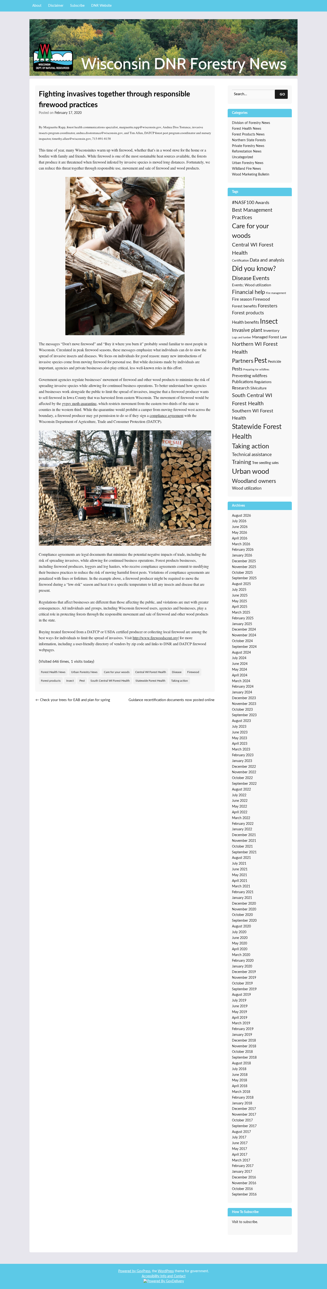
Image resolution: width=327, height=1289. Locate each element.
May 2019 (239, 1012)
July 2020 (239, 932)
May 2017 (239, 1149)
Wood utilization (246, 488)
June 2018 (240, 1075)
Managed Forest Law (269, 337)
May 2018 (239, 1080)
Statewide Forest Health (150, 680)
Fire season (242, 299)
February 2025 (243, 618)
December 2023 (244, 698)
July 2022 (239, 795)
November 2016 (244, 1183)
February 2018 (243, 1097)
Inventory (271, 331)
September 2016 (244, 1194)
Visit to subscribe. (245, 1222)
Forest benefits (244, 306)
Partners (242, 361)
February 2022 (243, 824)
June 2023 (240, 732)
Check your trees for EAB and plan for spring (72, 700)
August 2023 (241, 721)
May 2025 (239, 601)
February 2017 (243, 1166)
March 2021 (241, 886)
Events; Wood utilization (251, 285)
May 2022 (239, 806)
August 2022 (241, 789)
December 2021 (244, 835)
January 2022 (242, 829)
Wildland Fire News (246, 168)
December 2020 (244, 903)
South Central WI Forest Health (110, 680)
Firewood (193, 672)
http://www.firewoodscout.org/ (156, 637)
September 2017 (244, 1126)
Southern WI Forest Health (252, 415)
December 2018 (244, 1040)
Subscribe (77, 5)
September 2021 (244, 852)
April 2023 (239, 743)
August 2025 (241, 584)
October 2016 (242, 1189)
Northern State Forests (249, 140)
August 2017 (241, 1132)
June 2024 (240, 664)
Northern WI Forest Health (255, 348)
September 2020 (244, 920)
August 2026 (241, 515)
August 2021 (241, 858)
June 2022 (240, 801)
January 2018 (242, 1103)
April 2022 (239, 812)
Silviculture (258, 388)
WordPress (166, 1271)
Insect (70, 680)
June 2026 (240, 527)
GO (282, 94)
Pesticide (274, 361)
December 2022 (244, 766)
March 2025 (241, 612)
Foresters (267, 306)
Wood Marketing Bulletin (250, 174)
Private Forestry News (248, 146)
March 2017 (241, 1160)
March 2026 (241, 544)
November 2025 (244, 567)
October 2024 (242, 641)
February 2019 (243, 1029)
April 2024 (239, 675)
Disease (176, 672)
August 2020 (241, 926)
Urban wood (250, 471)
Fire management (276, 293)
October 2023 (242, 709)
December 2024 (244, 629)
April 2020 (239, 949)
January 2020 (242, 966)
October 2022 (242, 778)
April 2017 (239, 1154)
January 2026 (242, 555)
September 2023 (244, 715)
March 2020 (241, 955)
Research (240, 388)
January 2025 (242, 624)
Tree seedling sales (265, 463)
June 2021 (240, 869)
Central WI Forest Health (150, 672)
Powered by (127, 1271)
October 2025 (242, 572)
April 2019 (239, 1017)
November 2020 (244, 909)
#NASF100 (243, 202)
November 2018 (244, 1046)
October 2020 (242, 915)
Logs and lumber (241, 337)
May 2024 (239, 669)
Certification (240, 260)
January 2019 (242, 1035)
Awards (262, 203)
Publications (242, 382)
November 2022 (244, 772)
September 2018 (244, 1057)
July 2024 (239, 658)
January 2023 (242, 761)
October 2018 (242, 1052)
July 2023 (239, 726)
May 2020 (239, 943)
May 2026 (239, 532)
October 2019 (242, 983)
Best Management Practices (252, 214)
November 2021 (244, 841)
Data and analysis (267, 260)
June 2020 (240, 938)
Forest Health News (53, 672)
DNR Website (101, 5)
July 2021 (239, 863)
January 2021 (242, 898)
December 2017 (244, 1109)
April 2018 (239, 1086)
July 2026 (239, 521)
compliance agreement (166, 415)
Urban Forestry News (84, 672)
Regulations (262, 382)
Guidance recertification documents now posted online (171, 702)
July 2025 (239, 590)
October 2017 (242, 1120)
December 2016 (244, 1177)
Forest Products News (248, 134)
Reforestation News (246, 151)
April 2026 (239, 538)
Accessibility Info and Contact (164, 1276)
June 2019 (240, 1006)
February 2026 (243, 549)
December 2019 (244, 972)
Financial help (248, 292)
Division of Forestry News (251, 123)
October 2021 (242, 846)
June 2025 (240, 595)
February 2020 (243, 960)
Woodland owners (254, 481)
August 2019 (241, 994)
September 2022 (244, 783)
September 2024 (244, 647)
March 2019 (241, 1023)
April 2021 (239, 881)
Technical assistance (252, 454)
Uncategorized (242, 157)
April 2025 (239, 607)
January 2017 (242, 1171)
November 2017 (244, 1114)
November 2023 (244, 704)
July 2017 (239, 1137)
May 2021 (239, 875)
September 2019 (244, 989)
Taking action (179, 680)
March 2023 (241, 749)
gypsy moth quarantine (79, 403)
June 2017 (240, 1143)
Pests (237, 369)
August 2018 (241, 1063)
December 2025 (244, 561)
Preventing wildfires (249, 376)
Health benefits (245, 322)
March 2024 (241, 681)
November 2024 (244, 635)
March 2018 (241, 1092)
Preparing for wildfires (256, 369)
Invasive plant (247, 330)
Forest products (51, 680)
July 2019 (239, 1000)
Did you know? (254, 269)
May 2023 (239, 738)
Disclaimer (55, 5)
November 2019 (244, 977)
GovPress (143, 1271)
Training (241, 462)
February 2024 (243, 686)
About (36, 5)
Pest (82, 680)
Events (261, 278)
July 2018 (239, 1069)
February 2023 (243, 755)
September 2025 (244, 578)
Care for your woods (117, 672)
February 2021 (243, 892)
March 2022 (241, 818)
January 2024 (242, 692)
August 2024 (241, 652)
